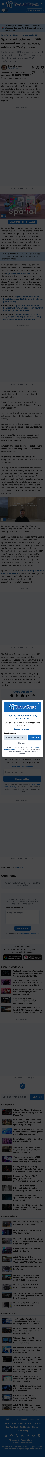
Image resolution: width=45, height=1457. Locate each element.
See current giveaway (22, 729)
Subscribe (34, 737)
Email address (10, 733)
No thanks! (22, 743)
